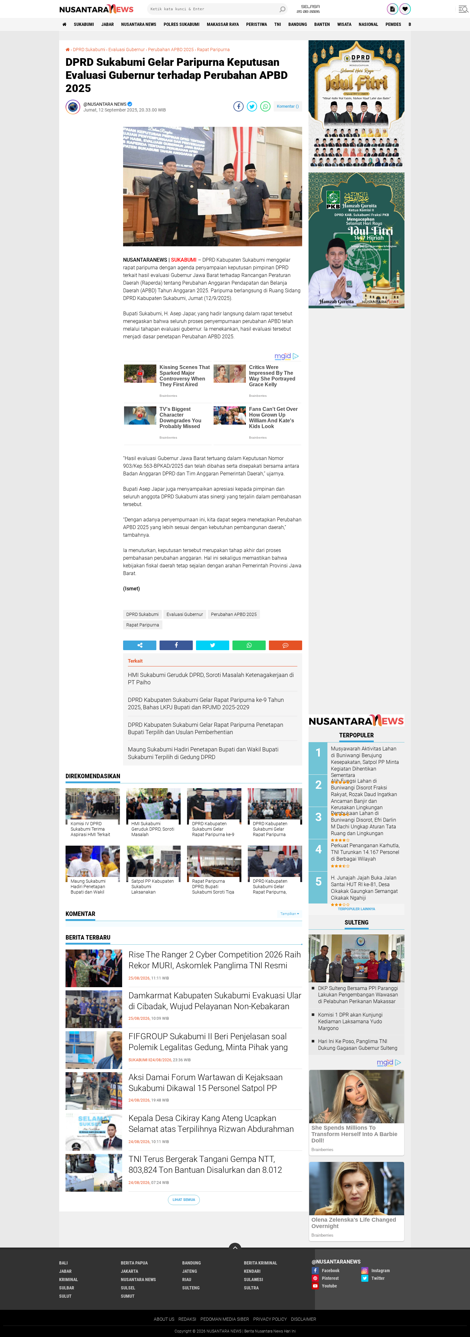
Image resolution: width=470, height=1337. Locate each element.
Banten (322, 24)
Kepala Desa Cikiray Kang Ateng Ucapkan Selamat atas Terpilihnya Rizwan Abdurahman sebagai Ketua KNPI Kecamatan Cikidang (211, 1129)
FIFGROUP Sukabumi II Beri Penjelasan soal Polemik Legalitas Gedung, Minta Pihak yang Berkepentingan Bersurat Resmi (208, 1047)
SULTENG (191, 1287)
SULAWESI (253, 1279)
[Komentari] (285, 645)
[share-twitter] (252, 106)
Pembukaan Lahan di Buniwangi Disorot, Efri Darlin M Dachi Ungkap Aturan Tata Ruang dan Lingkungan (363, 823)
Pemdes (393, 24)
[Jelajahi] (462, 9)
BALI (63, 1262)
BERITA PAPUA (134, 1262)
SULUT (65, 1296)
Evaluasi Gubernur (126, 49)
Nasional (368, 24)
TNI (277, 24)
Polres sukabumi (182, 24)
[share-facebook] (238, 106)
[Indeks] (393, 9)
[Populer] (405, 9)
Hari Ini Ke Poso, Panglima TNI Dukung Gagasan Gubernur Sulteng (357, 1044)
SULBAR (66, 1287)
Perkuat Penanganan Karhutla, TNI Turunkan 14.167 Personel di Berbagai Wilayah (365, 852)
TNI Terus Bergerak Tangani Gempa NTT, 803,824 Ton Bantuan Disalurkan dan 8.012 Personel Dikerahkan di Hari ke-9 (205, 1170)
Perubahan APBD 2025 (171, 49)
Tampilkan (288, 914)
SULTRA (251, 1287)
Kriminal (68, 1279)
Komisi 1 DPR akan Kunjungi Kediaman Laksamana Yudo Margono (350, 1021)
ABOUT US (164, 1319)
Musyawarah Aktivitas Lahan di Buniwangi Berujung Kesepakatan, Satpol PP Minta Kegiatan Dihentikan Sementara (365, 762)
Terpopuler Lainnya (356, 909)
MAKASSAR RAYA (223, 24)
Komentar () (288, 106)
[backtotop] (235, 1249)
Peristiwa (256, 24)
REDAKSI (187, 1319)
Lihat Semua (184, 1200)
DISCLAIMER (303, 1319)
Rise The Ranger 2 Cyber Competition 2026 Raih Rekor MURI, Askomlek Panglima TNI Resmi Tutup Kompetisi (215, 965)
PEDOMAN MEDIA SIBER (224, 1319)
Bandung (297, 24)
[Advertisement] (91, 215)
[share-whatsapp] (265, 106)
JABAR (107, 24)
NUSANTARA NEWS (138, 24)
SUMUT (128, 1296)
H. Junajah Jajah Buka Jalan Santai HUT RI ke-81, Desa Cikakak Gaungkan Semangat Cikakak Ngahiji (364, 888)
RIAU (186, 1279)
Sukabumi (84, 24)
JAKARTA (129, 1271)
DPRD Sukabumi (89, 49)
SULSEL (128, 1287)
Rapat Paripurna (213, 49)
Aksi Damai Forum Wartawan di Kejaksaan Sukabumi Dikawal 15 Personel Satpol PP (206, 1082)
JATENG (189, 1271)
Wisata (344, 24)
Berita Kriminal (260, 1262)
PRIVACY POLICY (270, 1319)
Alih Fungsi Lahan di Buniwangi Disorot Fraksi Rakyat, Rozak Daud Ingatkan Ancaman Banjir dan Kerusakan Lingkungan (364, 794)
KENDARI (252, 1271)
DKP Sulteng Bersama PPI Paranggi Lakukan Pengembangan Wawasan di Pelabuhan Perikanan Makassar (358, 995)
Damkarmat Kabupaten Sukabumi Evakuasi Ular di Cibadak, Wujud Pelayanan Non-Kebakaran (215, 1001)
